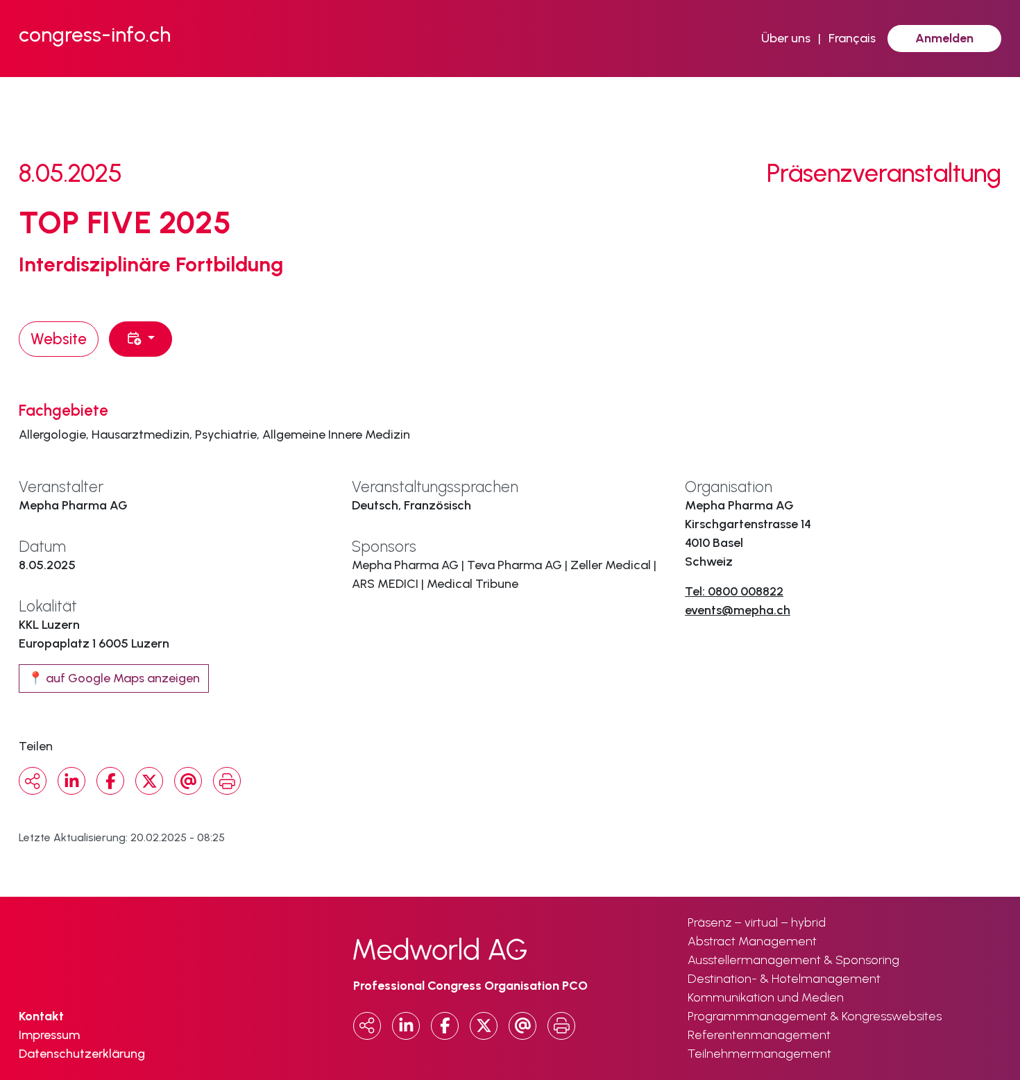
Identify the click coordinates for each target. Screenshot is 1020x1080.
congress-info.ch (95, 34)
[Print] (227, 781)
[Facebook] (110, 781)
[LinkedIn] (71, 781)
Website (59, 339)
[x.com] (149, 781)
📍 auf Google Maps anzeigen (114, 678)
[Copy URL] (32, 781)
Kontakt (41, 1016)
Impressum (49, 1035)
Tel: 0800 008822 (734, 591)
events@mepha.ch (737, 610)
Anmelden (944, 38)
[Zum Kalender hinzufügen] (140, 339)
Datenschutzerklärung (82, 1053)
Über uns (785, 38)
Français (852, 38)
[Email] (188, 781)
